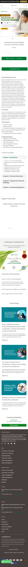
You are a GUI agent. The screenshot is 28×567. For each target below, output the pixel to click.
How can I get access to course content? (12, 293)
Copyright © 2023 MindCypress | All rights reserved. (14, 552)
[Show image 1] (12, 38)
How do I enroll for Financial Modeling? (11, 279)
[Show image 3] (15, 38)
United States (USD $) (13, 549)
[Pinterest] (8, 443)
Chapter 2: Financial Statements (13, 176)
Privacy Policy (5, 529)
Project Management (7, 460)
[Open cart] (26, 5)
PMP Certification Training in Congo (17, 541)
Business (4, 482)
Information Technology (8, 451)
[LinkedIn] (14, 443)
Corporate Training (6, 458)
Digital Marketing (6, 455)
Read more (5, 340)
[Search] (24, 5)
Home (3, 519)
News (3, 531)
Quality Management (7, 463)
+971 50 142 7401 (7, 509)
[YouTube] (11, 443)
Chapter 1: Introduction (10, 157)
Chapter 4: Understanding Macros (13, 187)
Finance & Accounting (7, 453)
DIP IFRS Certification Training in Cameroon (11, 542)
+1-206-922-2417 (7, 491)
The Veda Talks (5, 497)
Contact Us (4, 522)
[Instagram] (5, 443)
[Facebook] (2, 443)
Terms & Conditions (7, 526)
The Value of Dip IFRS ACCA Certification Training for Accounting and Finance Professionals (14, 364)
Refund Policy (5, 524)
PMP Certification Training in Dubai (9, 539)
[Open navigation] (1, 5)
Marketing (4, 480)
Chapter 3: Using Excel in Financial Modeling (13, 181)
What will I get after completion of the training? (14, 289)
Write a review (14, 425)
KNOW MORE (23, 1)
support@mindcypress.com (19, 494)
